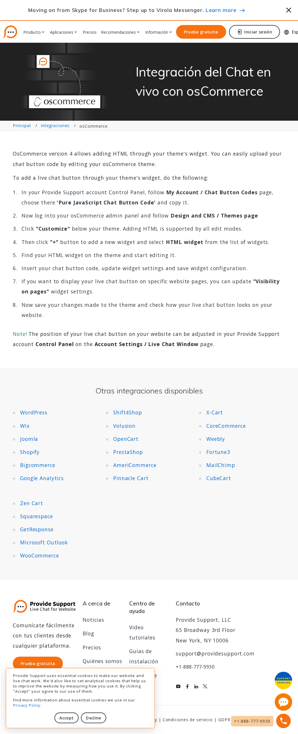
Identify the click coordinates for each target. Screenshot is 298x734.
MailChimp (220, 465)
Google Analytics (42, 478)
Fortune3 (218, 451)
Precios (90, 32)
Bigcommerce (37, 465)
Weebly (215, 438)
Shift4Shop (127, 412)
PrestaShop (128, 451)
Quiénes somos (102, 661)
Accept (66, 718)
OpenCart (126, 438)
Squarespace (36, 516)
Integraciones (55, 125)
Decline (93, 718)
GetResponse (37, 529)
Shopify (30, 451)
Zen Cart (31, 503)
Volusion (124, 425)
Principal (22, 125)
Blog (88, 633)
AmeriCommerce (134, 465)
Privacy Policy (26, 705)
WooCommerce (39, 555)
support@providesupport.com (215, 653)
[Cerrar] (288, 9)
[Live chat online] (283, 702)
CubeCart (218, 478)
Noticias (93, 619)
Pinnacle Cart (130, 478)
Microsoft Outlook (44, 542)
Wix (25, 425)
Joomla (29, 438)
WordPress (33, 412)
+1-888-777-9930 (195, 667)
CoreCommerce (226, 425)
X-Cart (214, 412)
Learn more (221, 10)
